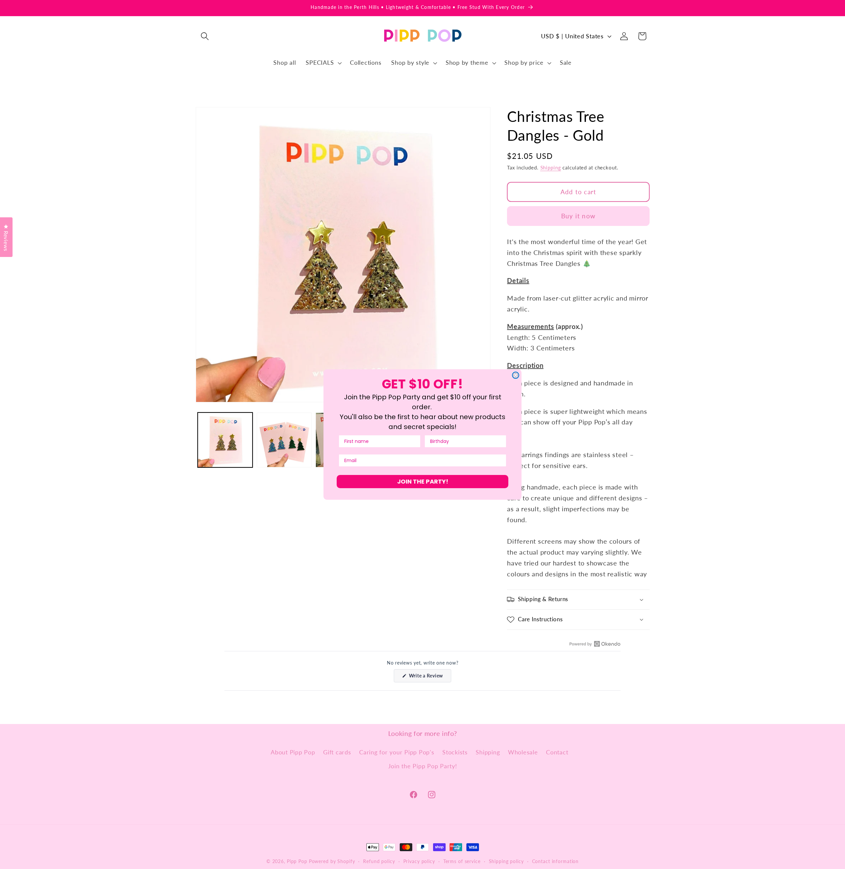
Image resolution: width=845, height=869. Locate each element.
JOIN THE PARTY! (422, 481)
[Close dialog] (515, 375)
